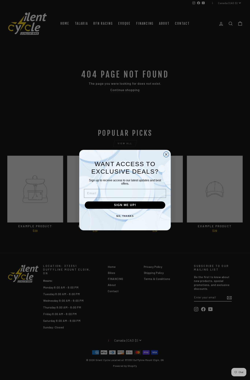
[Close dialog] (166, 154)
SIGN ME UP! (125, 205)
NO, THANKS (125, 216)
